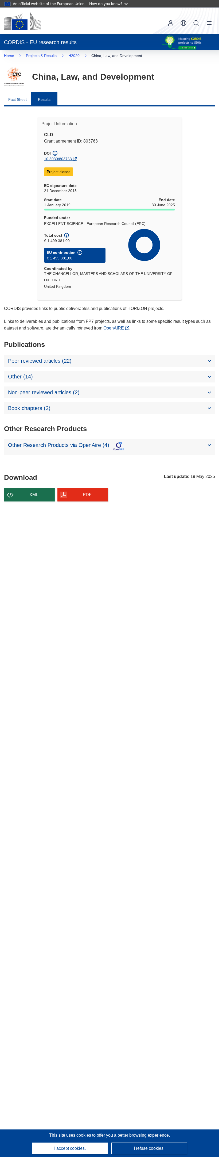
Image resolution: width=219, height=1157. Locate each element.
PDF (87, 494)
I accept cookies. (70, 1148)
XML (33, 494)
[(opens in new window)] (22, 21)
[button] (183, 23)
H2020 (74, 55)
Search (196, 23)
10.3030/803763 (58, 159)
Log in (171, 23)
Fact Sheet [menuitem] (17, 99)
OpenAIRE (114, 328)
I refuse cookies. (149, 1148)
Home (9, 55)
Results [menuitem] (44, 99)
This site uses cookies (70, 1135)
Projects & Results (41, 55)
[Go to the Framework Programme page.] (14, 76)
